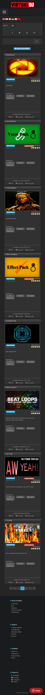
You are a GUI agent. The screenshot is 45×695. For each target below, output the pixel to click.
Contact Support (16, 627)
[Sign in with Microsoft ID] (19, 33)
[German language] (13, 19)
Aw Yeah (9, 454)
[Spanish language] (6, 19)
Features (14, 608)
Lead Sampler (11, 188)
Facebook (15, 675)
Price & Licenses (16, 610)
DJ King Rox (36, 212)
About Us (14, 651)
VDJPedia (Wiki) (16, 632)
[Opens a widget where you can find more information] (36, 691)
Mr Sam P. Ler (36, 411)
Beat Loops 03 (11, 387)
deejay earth (36, 79)
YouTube (16, 677)
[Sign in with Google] (34, 33)
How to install (30, 116)
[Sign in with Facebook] (12, 33)
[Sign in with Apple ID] (27, 33)
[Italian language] (16, 19)
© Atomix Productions (22, 693)
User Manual (15, 630)
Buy (12, 606)
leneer (38, 145)
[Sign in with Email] (12, 25)
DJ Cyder (37, 480)
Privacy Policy (15, 656)
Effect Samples (11, 254)
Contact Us (14, 653)
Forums (13, 636)
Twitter (15, 682)
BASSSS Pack (11, 321)
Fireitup (9, 520)
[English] (3, 19)
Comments (20, 116)
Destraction (10, 55)
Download (14, 604)
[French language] (10, 19)
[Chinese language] (19, 19)
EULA (13, 658)
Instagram (16, 680)
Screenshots (15, 612)
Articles (13, 634)
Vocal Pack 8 (10, 121)
